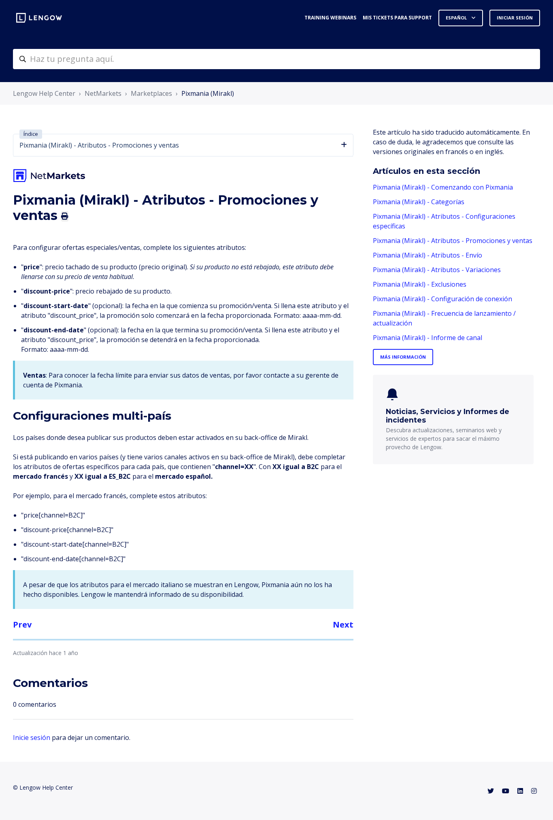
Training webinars (330, 17)
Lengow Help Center (44, 93)
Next (343, 624)
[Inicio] (39, 18)
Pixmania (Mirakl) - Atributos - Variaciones (437, 269)
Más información (403, 357)
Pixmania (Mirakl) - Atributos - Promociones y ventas (452, 240)
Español (457, 18)
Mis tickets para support (397, 17)
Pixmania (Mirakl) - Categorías (418, 201)
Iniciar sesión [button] (515, 18)
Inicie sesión (31, 737)
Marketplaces (151, 93)
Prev (22, 624)
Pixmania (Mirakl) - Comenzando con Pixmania (443, 187)
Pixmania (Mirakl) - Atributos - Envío (427, 255)
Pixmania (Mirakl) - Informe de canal (427, 337)
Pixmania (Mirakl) (207, 93)
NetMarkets (103, 93)
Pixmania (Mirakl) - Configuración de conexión (442, 298)
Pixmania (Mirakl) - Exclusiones (419, 284)
